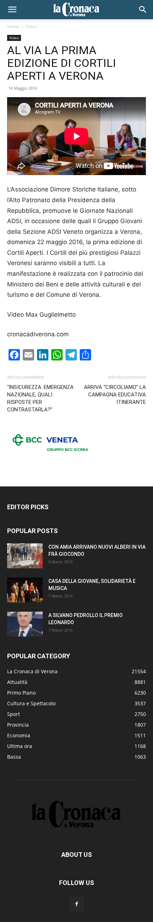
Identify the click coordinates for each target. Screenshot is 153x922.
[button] (12, 9)
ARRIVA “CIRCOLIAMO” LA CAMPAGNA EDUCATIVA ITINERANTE (115, 394)
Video (31, 26)
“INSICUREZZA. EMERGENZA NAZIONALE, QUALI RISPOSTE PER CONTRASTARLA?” (40, 398)
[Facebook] (76, 904)
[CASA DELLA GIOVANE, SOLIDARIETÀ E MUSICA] (25, 590)
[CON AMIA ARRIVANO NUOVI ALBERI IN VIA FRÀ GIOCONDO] (25, 555)
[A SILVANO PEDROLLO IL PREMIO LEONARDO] (25, 624)
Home (13, 26)
